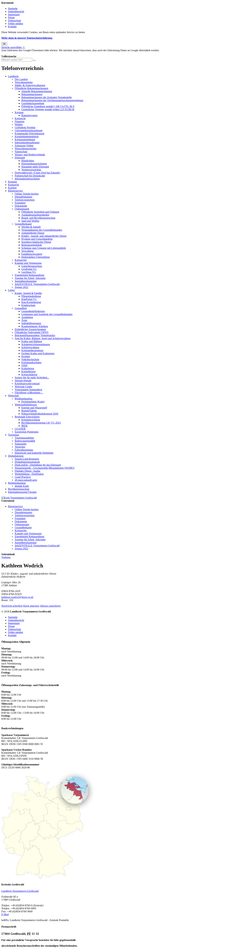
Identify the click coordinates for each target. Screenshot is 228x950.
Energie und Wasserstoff (34, 407)
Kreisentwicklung (30, 419)
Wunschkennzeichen (25, 148)
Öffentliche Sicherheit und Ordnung (40, 211)
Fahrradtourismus (24, 449)
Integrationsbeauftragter (27, 142)
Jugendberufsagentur (26, 281)
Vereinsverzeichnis (31, 169)
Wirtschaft (13, 395)
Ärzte (24, 320)
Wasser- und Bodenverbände (30, 154)
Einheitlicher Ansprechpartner (30, 329)
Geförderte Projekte (25, 127)
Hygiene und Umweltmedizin (37, 238)
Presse (11, 17)
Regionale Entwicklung (27, 416)
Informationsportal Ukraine (22, 492)
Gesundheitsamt (23, 223)
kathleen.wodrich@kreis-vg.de (17, 597)
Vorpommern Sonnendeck (28, 389)
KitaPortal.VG (29, 299)
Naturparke (21, 443)
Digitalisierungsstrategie (27, 461)
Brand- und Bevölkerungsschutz (38, 217)
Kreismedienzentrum (32, 350)
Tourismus (13, 434)
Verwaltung (27, 251)
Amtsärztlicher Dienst (32, 232)
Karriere (12, 187)
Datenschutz (14, 20)
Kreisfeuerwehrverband (27, 383)
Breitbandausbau (23, 398)
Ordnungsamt (22, 208)
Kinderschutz (28, 305)
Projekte (25, 356)
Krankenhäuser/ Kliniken (34, 326)
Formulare (20, 202)
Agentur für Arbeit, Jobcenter (30, 278)
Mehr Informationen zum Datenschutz (21, 53)
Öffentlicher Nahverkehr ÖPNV (32, 332)
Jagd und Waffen (30, 220)
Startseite (13, 8)
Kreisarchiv (21, 260)
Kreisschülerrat (29, 374)
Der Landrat (21, 79)
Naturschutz (21, 151)
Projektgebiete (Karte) (33, 401)
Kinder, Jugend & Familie (28, 293)
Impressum (14, 14)
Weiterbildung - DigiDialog (29, 473)
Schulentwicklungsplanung (35, 344)
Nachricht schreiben (12, 605)
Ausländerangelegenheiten (35, 214)
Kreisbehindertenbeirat (27, 136)
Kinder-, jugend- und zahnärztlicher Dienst (43, 235)
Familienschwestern (31, 254)
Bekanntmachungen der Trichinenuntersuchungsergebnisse (52, 100)
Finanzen (19, 121)
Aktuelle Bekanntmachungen (36, 91)
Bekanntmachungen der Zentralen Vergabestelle (46, 97)
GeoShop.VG (28, 272)
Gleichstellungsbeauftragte (29, 130)
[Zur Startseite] (19, 497)
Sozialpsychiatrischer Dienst (36, 242)
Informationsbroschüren (27, 178)
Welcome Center (23, 386)
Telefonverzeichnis (25, 199)
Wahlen (19, 124)
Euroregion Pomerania (26, 431)
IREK (24, 425)
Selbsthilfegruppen (31, 323)
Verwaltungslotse (24, 82)
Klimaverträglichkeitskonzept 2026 (39, 413)
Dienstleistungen (23, 196)
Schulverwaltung (30, 347)
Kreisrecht (20, 118)
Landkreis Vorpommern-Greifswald (20, 891)
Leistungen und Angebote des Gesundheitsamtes (46, 314)
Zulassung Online (24, 145)
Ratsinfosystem (29, 115)
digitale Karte (22, 486)
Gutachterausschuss (31, 266)
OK (4, 44)
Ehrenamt (20, 157)
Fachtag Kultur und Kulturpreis (37, 353)
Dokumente (21, 205)
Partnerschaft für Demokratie (30, 175)
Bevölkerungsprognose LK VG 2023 (41, 422)
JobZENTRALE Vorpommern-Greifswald (37, 284)
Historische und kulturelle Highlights (34, 452)
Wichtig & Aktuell (31, 226)
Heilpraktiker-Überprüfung (35, 257)
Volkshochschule (30, 359)
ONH (24, 365)
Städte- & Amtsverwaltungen (30, 85)
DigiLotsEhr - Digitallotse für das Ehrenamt (38, 464)
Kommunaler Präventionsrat (29, 133)
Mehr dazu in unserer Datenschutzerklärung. (27, 37)
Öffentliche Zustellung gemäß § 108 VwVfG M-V (48, 106)
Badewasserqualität (25, 440)
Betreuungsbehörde (31, 245)
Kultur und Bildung (31, 341)
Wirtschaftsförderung (26, 404)
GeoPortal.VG (29, 269)
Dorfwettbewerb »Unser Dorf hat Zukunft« (37, 172)
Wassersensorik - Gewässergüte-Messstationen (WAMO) (44, 467)
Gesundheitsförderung (33, 311)
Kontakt (12, 26)
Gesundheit (21, 308)
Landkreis (13, 76)
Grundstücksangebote (32, 103)
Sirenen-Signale (23, 380)
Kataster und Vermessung (28, 263)
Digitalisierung (16, 455)
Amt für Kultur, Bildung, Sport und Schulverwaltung (42, 338)
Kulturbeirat (27, 368)
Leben (11, 290)
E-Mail (5, 914)
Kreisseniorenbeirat (25, 139)
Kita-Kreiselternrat (31, 302)
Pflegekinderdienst (31, 296)
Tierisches (20, 446)
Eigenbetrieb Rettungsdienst (29, 275)
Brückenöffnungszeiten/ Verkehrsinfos (35, 335)
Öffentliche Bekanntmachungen (31, 88)
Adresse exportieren (50, 605)
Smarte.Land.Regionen (27, 458)
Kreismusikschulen (31, 362)
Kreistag (19, 112)
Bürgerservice (15, 190)
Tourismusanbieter (24, 437)
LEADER (20, 428)
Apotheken (27, 317)
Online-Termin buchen (27, 193)
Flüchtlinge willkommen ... (29, 392)
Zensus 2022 (21, 287)
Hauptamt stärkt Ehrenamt (35, 166)
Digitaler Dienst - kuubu (27, 470)
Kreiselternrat (28, 371)
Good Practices (23, 477)
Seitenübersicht (16, 11)
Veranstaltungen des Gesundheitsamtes (41, 229)
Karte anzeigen (31, 605)
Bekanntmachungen (31, 94)
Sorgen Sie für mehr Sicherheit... (32, 377)
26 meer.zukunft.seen (26, 480)
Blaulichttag (27, 160)
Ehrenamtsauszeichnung (34, 163)
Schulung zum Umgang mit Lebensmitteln (43, 248)
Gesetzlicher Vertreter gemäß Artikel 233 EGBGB (47, 109)
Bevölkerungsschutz (18, 489)
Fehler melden (15, 23)
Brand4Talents (29, 410)
